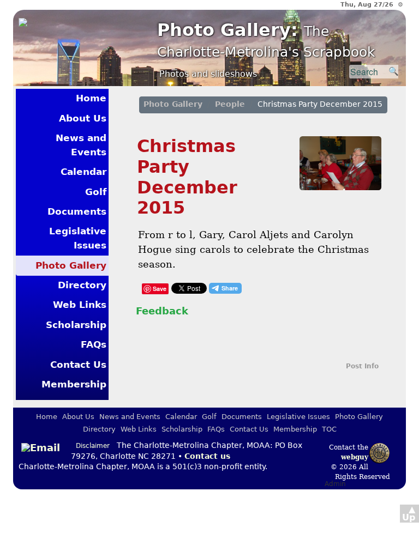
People (230, 104)
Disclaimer (93, 446)
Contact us (207, 456)
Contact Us (78, 364)
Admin (335, 484)
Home (91, 98)
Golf (95, 191)
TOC (329, 429)
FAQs (93, 344)
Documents (76, 211)
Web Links (79, 304)
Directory (82, 285)
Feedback (162, 311)
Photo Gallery (70, 265)
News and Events (81, 144)
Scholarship (76, 324)
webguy (354, 457)
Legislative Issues (77, 238)
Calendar (83, 171)
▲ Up (408, 513)
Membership (73, 384)
